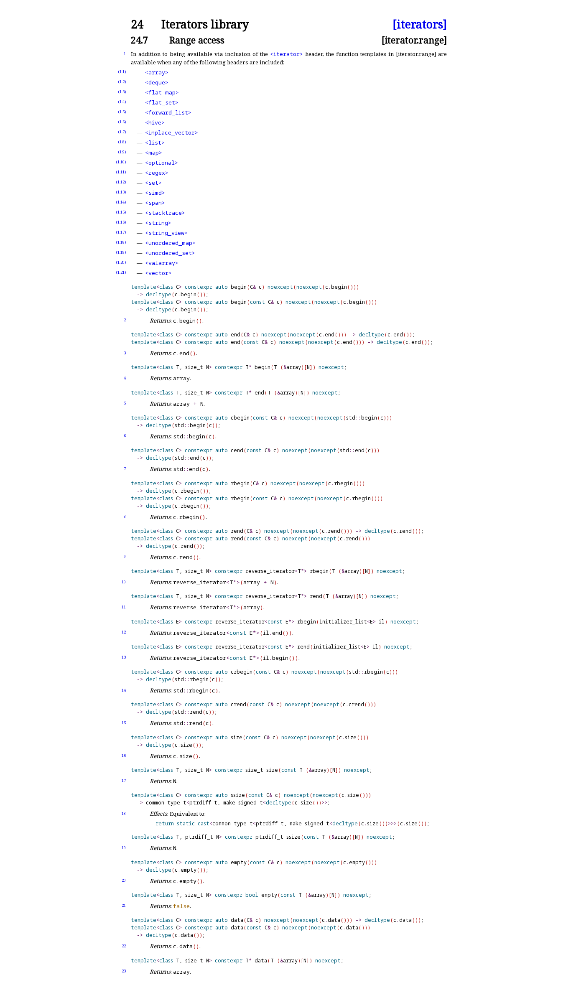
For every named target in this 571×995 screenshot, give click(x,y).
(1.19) (121, 252)
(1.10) (121, 162)
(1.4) (122, 101)
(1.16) (121, 222)
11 (124, 607)
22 (124, 946)
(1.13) (121, 192)
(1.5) (122, 112)
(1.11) (121, 172)
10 (124, 582)
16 (124, 755)
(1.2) (122, 81)
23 (124, 971)
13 (124, 657)
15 (124, 722)
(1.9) (122, 152)
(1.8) (122, 142)
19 (124, 847)
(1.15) (121, 212)
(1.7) (122, 132)
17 (124, 780)
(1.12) (121, 182)
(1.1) (122, 71)
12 (124, 632)
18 (124, 813)
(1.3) (122, 91)
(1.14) (121, 202)
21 (124, 905)
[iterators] (420, 24)
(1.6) (122, 122)
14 (124, 690)
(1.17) (121, 232)
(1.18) (121, 242)
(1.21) (121, 272)
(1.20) (121, 262)
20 (124, 880)
